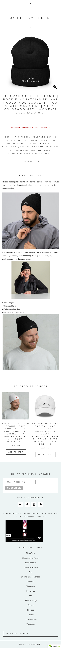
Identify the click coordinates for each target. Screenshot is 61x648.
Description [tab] (31, 162)
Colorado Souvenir (28, 150)
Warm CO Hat (44, 153)
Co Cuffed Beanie (38, 140)
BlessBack (30, 553)
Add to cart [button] (15, 452)
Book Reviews (30, 563)
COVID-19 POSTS (30, 567)
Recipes (30, 610)
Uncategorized (30, 619)
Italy (30, 596)
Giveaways (30, 586)
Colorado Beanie (44, 137)
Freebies (30, 582)
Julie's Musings (30, 600)
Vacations (31, 624)
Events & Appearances (30, 577)
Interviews (30, 591)
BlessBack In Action (30, 558)
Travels (31, 615)
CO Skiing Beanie (37, 144)
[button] (30, 3)
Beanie (19, 140)
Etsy (30, 572)
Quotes (30, 605)
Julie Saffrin (30, 18)
